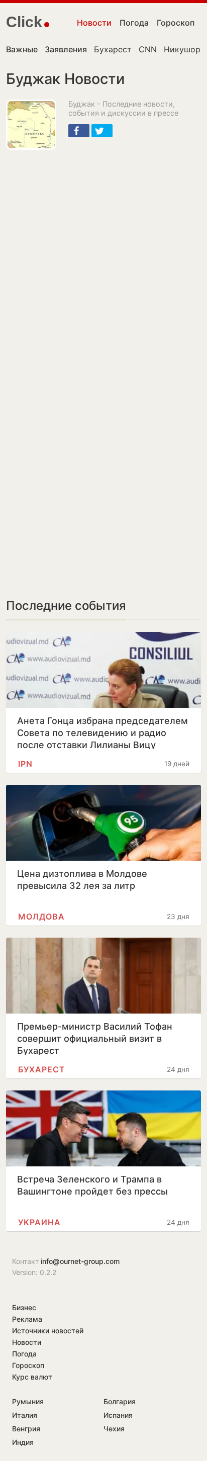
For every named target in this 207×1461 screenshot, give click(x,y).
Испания (118, 1415)
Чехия (114, 1428)
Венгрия (26, 1428)
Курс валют (32, 1377)
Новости (94, 23)
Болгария (120, 1401)
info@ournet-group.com (80, 1261)
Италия (24, 1415)
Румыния (28, 1401)
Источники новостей (47, 1330)
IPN (25, 764)
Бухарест (113, 49)
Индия (23, 1442)
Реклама (27, 1319)
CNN (148, 49)
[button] (78, 130)
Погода (134, 23)
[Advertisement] (103, 263)
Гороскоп (175, 23)
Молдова (41, 916)
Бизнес (24, 1307)
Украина (39, 1222)
